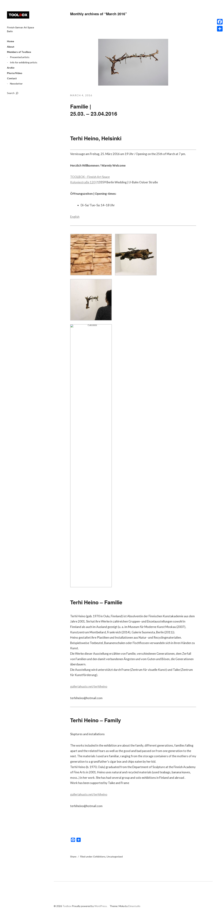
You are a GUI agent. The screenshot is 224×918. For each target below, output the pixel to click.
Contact (12, 78)
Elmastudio (134, 906)
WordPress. (100, 906)
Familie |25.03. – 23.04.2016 (93, 110)
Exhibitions (99, 856)
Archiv (10, 67)
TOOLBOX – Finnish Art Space (90, 177)
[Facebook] (219, 21)
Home (10, 41)
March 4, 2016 (81, 95)
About (10, 46)
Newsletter (16, 83)
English (74, 217)
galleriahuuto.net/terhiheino (88, 686)
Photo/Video (14, 73)
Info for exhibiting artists (23, 62)
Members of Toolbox (19, 51)
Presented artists (19, 57)
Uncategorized (115, 856)
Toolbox (18, 15)
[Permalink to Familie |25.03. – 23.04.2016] (133, 84)
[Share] (219, 28)
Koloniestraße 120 (82, 182)
